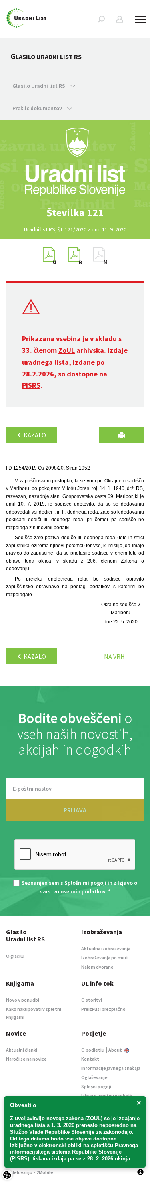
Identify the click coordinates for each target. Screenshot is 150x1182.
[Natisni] (121, 435)
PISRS (31, 385)
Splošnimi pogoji (85, 882)
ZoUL (66, 350)
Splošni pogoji (96, 1086)
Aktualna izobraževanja (105, 948)
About (115, 1050)
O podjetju (92, 1050)
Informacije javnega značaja (110, 1068)
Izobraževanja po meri (104, 958)
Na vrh (114, 656)
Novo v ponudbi (22, 1000)
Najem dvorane (97, 967)
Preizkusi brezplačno (103, 1009)
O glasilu (15, 956)
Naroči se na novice (26, 1059)
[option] (75, 212)
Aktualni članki (21, 1050)
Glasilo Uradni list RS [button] (39, 85)
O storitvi (91, 1000)
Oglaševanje (94, 1077)
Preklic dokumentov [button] (37, 108)
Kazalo (34, 435)
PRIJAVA (75, 810)
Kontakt (90, 1059)
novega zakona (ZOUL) (74, 1118)
